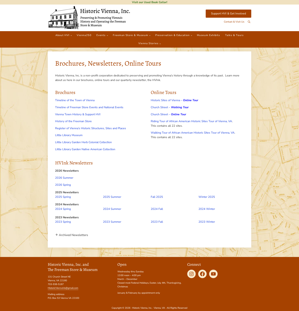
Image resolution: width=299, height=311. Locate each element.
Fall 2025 (157, 197)
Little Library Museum (68, 135)
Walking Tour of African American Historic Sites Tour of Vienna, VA (193, 133)
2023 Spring (63, 222)
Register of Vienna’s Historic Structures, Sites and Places (90, 128)
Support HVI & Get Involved (228, 13)
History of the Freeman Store (73, 121)
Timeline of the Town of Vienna (75, 100)
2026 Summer (64, 178)
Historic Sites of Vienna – (174, 100)
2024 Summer (112, 209)
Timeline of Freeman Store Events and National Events (89, 107)
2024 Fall (157, 209)
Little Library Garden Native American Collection (85, 149)
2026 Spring (63, 185)
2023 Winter (206, 222)
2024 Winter (206, 209)
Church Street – (170, 107)
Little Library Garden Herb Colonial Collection (83, 142)
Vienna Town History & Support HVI (78, 114)
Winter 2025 (206, 197)
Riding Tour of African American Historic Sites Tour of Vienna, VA (191, 121)
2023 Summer (112, 222)
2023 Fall (157, 222)
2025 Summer (112, 197)
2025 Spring (63, 197)
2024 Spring (63, 209)
